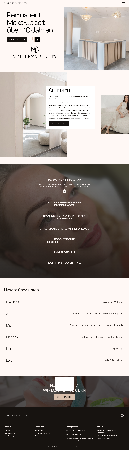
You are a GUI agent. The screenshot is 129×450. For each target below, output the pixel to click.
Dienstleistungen (9, 436)
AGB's (37, 436)
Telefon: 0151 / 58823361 (105, 438)
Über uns (7, 430)
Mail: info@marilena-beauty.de (107, 435)
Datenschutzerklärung (42, 433)
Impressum (39, 430)
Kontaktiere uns (9, 433)
